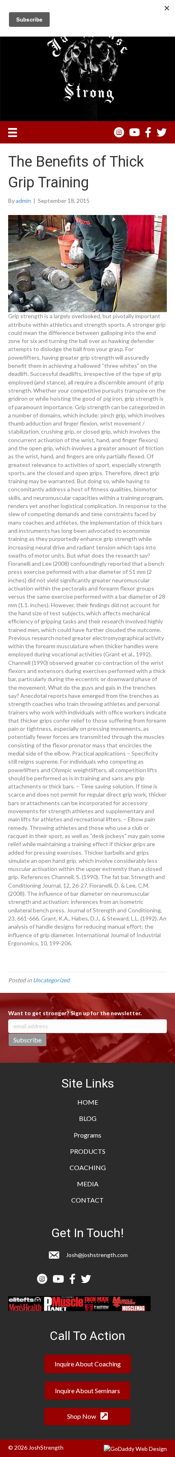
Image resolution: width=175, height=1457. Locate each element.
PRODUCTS (87, 1151)
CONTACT (87, 1200)
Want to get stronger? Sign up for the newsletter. (75, 1013)
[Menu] (12, 132)
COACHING (88, 1167)
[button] (87, 1364)
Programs (87, 1135)
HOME (87, 1102)
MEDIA (87, 1184)
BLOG (87, 1118)
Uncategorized (51, 980)
